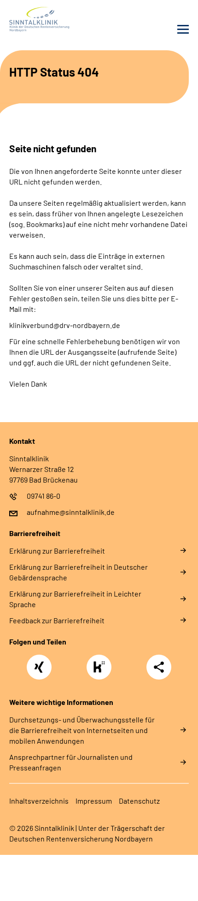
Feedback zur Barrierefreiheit (57, 620)
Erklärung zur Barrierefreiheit (57, 550)
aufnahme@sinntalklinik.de (71, 511)
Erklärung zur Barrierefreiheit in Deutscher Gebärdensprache (78, 572)
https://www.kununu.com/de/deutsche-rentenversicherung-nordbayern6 (101, 669)
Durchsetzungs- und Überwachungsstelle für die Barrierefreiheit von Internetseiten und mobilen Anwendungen (82, 730)
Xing (39, 662)
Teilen (159, 667)
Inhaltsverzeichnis (39, 800)
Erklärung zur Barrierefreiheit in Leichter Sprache (75, 599)
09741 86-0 (43, 495)
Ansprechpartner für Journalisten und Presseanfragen (71, 762)
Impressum (94, 800)
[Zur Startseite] (51, 19)
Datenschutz (139, 800)
